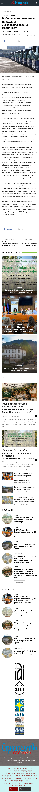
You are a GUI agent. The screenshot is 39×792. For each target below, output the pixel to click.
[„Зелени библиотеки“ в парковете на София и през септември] (19, 275)
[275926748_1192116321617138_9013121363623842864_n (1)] (19, 689)
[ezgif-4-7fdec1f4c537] (19, 726)
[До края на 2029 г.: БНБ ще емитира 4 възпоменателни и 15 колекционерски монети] (7, 500)
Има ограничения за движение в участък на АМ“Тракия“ (29, 243)
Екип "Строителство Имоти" (17, 31)
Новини (13, 15)
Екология (10, 11)
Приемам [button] (13, 789)
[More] (28, 41)
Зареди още (19, 582)
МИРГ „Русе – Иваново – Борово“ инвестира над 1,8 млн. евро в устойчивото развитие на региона (19, 329)
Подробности (25, 789)
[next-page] (7, 377)
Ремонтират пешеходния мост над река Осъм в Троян (19, 369)
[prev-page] (3, 377)
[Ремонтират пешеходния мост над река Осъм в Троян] (19, 354)
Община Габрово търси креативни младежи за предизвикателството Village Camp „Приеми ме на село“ (18, 407)
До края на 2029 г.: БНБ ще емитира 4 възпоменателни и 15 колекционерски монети (24, 499)
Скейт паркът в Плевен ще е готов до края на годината (10, 243)
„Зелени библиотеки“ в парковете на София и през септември (19, 291)
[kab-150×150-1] (19, 671)
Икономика (18, 554)
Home (4, 11)
